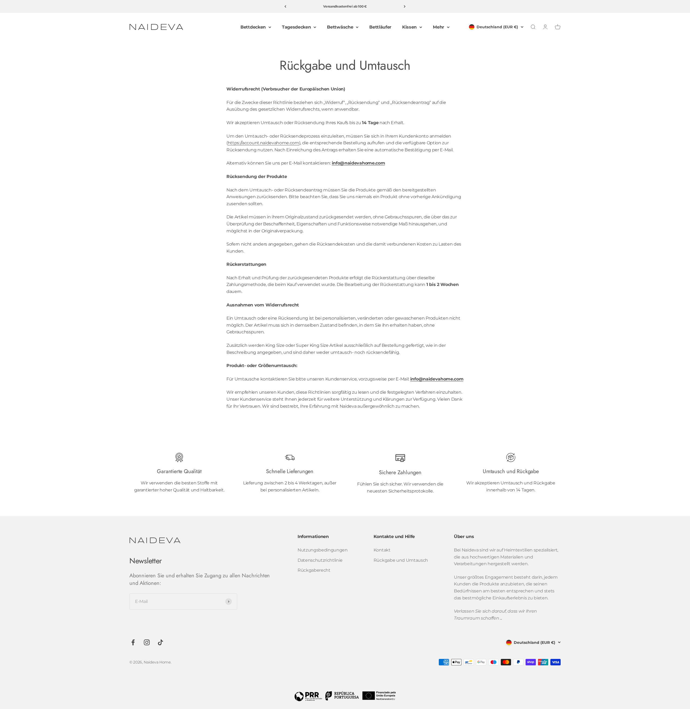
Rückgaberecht (314, 570)
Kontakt (382, 550)
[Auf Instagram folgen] (146, 642)
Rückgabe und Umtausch (401, 560)
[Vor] (405, 6)
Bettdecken (253, 27)
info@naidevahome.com (358, 163)
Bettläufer (380, 27)
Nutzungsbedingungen (323, 550)
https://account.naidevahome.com (263, 142)
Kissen (409, 27)
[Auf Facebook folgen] (133, 642)
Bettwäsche (340, 27)
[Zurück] (285, 6)
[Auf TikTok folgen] (160, 642)
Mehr (438, 27)
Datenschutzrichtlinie (320, 560)
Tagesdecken (296, 27)
